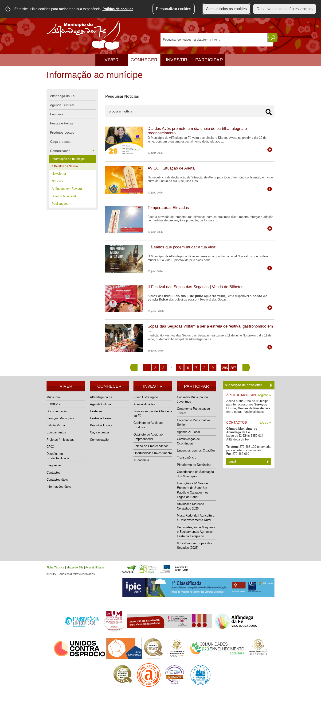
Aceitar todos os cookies (226, 9)
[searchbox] (216, 39)
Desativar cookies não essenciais (285, 9)
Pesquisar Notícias (122, 96)
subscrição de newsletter (244, 385)
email (233, 461)
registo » (264, 395)
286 (225, 368)
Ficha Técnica (55, 567)
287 (233, 368)
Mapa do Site (75, 567)
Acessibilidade (94, 567)
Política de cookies (117, 9)
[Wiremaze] (181, 568)
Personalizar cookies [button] (173, 9)
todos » (265, 422)
